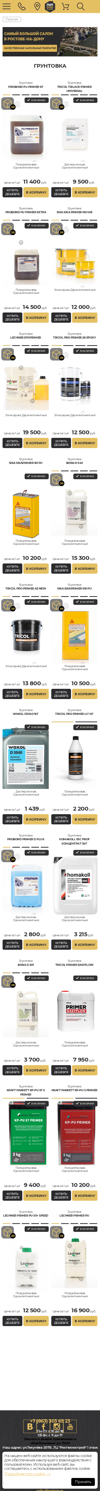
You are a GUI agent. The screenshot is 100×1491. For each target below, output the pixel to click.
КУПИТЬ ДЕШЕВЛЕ (12, 192)
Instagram (56, 1426)
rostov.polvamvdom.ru (50, 6)
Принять (83, 1482)
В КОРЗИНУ (36, 192)
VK (30, 1426)
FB (43, 1426)
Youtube (70, 1426)
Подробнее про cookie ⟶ (27, 1474)
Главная (11, 19)
